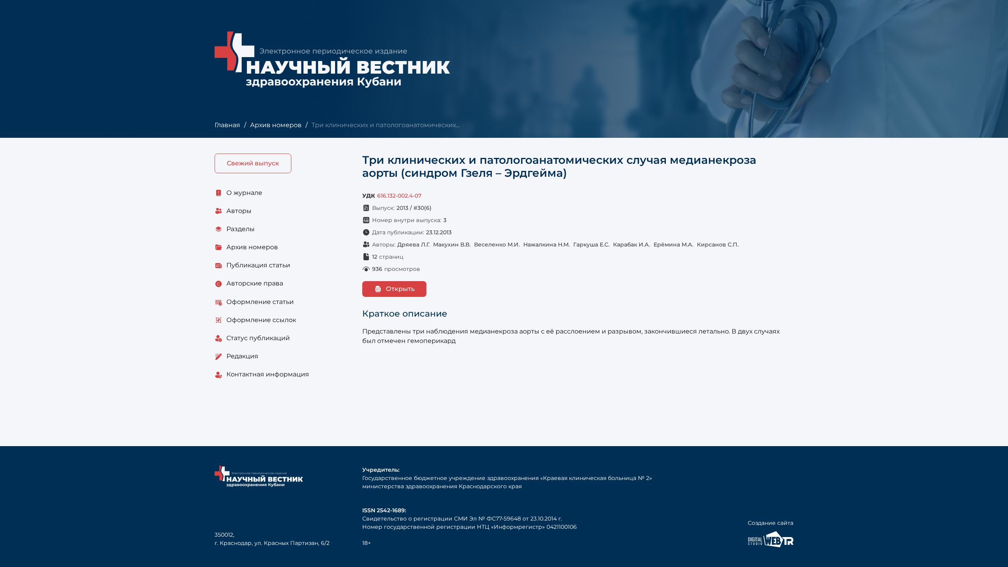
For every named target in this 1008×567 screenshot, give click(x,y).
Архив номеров (276, 125)
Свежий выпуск (253, 163)
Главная (227, 125)
